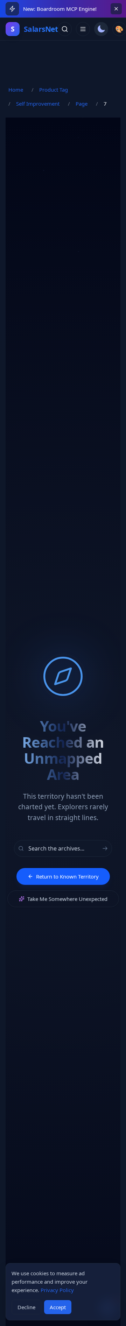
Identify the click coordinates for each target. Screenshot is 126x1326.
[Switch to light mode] (101, 29)
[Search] (65, 29)
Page (82, 103)
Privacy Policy (57, 1289)
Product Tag (53, 89)
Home (15, 89)
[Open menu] (83, 29)
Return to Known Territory (67, 876)
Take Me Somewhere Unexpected (67, 898)
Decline (26, 1307)
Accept (58, 1307)
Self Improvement (37, 103)
